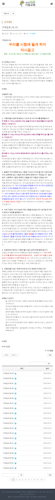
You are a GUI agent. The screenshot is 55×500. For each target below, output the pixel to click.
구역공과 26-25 (8, 413)
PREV (6, 355)
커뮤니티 (6, 13)
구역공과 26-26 (8, 408)
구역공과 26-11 (8, 443)
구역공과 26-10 (8, 448)
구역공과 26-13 (8, 433)
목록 (50, 355)
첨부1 (34, 33)
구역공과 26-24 (8, 418)
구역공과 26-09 (8, 453)
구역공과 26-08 (8, 458)
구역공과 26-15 (8, 423)
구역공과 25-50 (8, 468)
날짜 (47, 368)
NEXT (14, 355)
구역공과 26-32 (8, 378)
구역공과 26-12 (8, 438)
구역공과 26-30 (8, 388)
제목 (21, 368)
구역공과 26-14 (8, 428)
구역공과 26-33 (8, 373)
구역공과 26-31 (8, 383)
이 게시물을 (49, 351)
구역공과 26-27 (8, 403)
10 (41, 480)
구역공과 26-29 (8, 393)
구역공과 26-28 (8, 398)
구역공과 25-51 (8, 463)
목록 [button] (50, 475)
